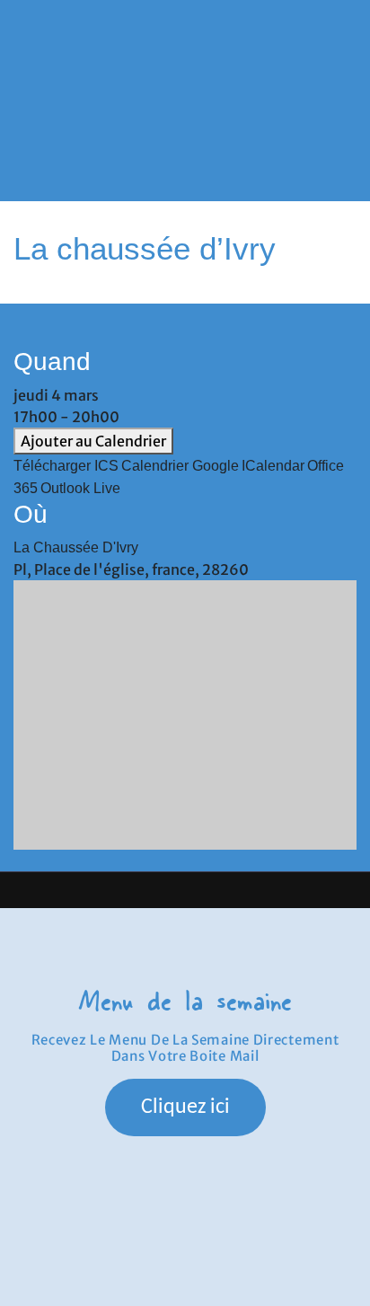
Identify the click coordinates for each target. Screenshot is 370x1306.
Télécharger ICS (66, 465)
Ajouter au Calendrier (93, 441)
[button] (185, 84)
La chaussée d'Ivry (75, 547)
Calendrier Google (180, 465)
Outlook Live (80, 488)
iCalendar (273, 465)
